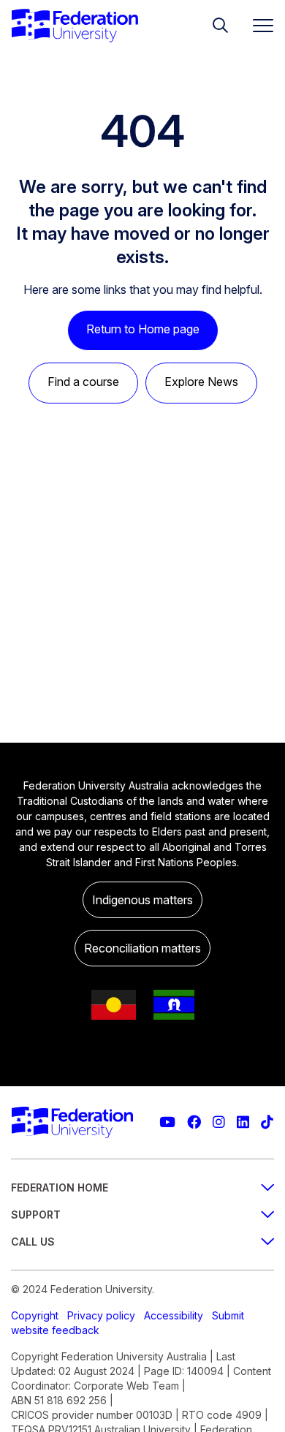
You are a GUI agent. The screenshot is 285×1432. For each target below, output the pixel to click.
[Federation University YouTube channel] (167, 1122)
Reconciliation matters (142, 948)
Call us (33, 1241)
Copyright (34, 1315)
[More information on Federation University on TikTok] (267, 1122)
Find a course (83, 381)
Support (36, 1214)
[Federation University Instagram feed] (219, 1122)
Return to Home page (143, 329)
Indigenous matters (142, 900)
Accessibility (173, 1315)
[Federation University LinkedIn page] (243, 1122)
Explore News (201, 381)
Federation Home (59, 1187)
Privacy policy (101, 1315)
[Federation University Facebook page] (194, 1122)
